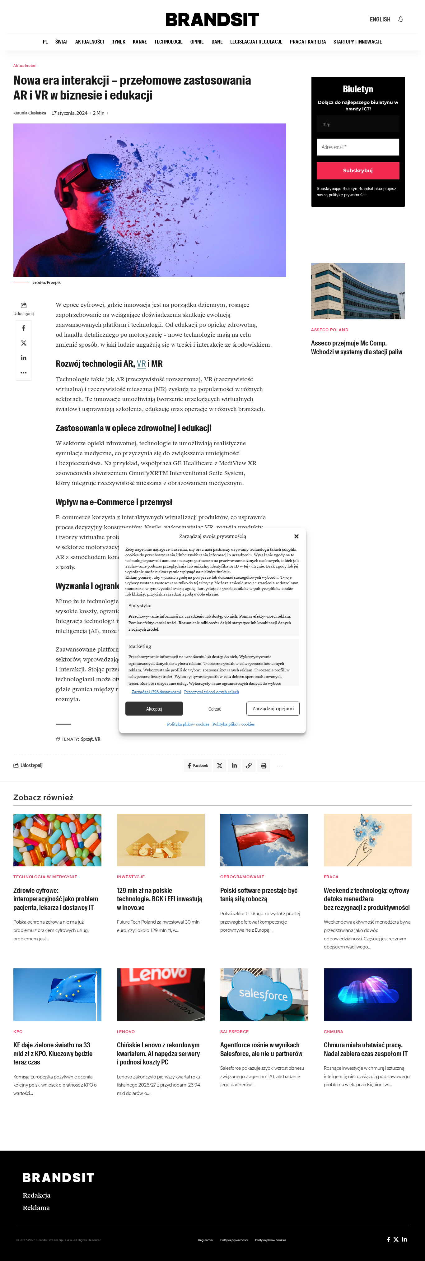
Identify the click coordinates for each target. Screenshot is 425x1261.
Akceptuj (154, 709)
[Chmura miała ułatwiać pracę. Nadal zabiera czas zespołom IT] (368, 994)
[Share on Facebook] (23, 328)
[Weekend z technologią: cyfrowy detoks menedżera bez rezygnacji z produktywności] (368, 840)
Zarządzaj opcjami (273, 709)
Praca (331, 876)
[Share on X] (23, 343)
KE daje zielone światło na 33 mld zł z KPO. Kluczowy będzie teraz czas (53, 1054)
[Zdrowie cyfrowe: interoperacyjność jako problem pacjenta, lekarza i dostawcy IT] (57, 840)
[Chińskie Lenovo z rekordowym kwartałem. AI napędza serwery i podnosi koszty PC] (161, 994)
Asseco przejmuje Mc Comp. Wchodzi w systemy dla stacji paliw (356, 347)
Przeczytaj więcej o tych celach (211, 691)
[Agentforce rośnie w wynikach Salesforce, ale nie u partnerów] (264, 994)
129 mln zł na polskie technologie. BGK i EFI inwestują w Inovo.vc (159, 899)
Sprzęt (87, 739)
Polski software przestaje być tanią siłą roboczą (258, 895)
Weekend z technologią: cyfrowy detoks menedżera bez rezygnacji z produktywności (367, 899)
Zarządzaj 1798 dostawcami (156, 691)
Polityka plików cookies (188, 724)
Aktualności (25, 65)
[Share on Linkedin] (23, 357)
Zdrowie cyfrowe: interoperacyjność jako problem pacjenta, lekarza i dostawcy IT (55, 899)
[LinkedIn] (404, 1240)
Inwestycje (131, 876)
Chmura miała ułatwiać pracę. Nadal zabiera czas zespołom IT (366, 1049)
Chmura (333, 1031)
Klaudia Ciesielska (29, 113)
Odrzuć (214, 709)
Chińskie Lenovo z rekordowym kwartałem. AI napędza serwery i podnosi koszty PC (158, 1054)
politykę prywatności (347, 194)
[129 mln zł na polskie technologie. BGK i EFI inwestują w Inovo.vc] (161, 840)
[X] (396, 1240)
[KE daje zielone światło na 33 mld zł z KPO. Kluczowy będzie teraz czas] (57, 994)
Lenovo (126, 1031)
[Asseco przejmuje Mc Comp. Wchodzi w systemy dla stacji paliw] (358, 291)
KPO (18, 1031)
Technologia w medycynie (45, 876)
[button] (296, 536)
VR (141, 363)
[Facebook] (388, 1240)
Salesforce (234, 1031)
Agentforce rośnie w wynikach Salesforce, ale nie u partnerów (261, 1049)
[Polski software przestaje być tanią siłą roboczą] (264, 840)
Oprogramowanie (242, 876)
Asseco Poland (329, 329)
